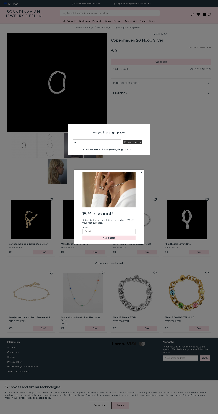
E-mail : (86, 227)
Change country (132, 142)
